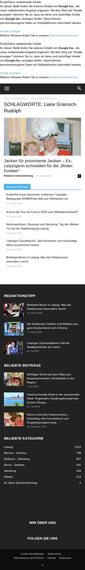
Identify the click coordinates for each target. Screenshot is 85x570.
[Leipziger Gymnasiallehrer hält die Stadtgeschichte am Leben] (14, 348)
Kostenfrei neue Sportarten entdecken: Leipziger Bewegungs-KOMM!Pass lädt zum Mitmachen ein (37, 196)
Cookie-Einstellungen (32, 554)
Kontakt (51, 558)
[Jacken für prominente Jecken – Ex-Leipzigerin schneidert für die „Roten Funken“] (42, 137)
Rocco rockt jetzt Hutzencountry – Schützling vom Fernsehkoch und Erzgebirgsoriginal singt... (48, 418)
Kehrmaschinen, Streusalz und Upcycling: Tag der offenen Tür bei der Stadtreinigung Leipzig (42, 226)
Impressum (65, 558)
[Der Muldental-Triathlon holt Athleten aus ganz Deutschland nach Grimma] (14, 329)
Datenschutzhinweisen (64, 35)
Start (6, 98)
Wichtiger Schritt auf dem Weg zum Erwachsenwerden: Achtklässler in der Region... (50, 378)
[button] (79, 89)
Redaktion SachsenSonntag (18, 176)
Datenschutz (54, 554)
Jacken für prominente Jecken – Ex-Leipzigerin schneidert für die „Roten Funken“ (38, 165)
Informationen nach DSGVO (29, 558)
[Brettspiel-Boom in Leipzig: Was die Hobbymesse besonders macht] (14, 310)
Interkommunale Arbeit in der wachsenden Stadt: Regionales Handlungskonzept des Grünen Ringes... (53, 398)
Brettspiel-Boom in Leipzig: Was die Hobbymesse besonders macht (37, 259)
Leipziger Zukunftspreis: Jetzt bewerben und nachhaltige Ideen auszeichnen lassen (41, 243)
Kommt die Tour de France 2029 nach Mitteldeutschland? (42, 212)
